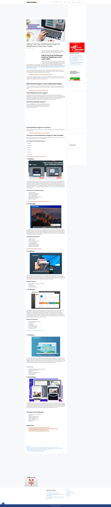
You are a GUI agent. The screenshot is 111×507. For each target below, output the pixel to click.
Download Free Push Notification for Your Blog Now (35, 330)
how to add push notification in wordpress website (34, 447)
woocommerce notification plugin (38, 448)
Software (57, 2)
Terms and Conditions (70, 492)
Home (53, 2)
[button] (82, 2)
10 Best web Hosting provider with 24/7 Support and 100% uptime (41, 74)
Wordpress (29, 446)
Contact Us (73, 2)
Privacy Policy (68, 491)
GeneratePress (58, 505)
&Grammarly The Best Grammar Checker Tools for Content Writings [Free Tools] (43, 428)
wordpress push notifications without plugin (45, 449)
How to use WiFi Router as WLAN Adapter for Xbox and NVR (36, 450)
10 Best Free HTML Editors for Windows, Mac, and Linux (39, 429)
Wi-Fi (61, 2)
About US (68, 2)
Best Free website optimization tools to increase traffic (36, 156)
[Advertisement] (46, 11)
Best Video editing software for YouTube (34, 248)
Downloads (78, 2)
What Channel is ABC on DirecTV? (75, 64)
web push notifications (29, 448)
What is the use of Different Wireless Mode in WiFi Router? (35, 451)
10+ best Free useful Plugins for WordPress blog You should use (38, 201)
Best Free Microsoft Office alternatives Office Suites (38, 90)
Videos (64, 2)
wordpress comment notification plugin (49, 448)
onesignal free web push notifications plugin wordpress (51, 447)
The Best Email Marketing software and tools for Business (39, 427)
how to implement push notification (54, 186)
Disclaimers (68, 494)
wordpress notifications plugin (34, 449)
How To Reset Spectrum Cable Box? (76, 55)
